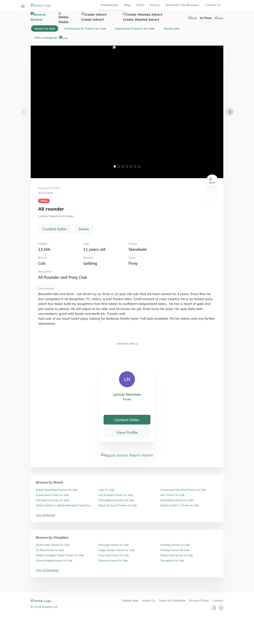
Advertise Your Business (182, 5)
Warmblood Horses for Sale (177, 500)
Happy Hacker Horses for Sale (116, 550)
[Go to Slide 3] (123, 166)
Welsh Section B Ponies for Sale (117, 505)
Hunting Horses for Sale (174, 550)
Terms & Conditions (172, 600)
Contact (217, 600)
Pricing (154, 5)
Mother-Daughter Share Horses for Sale (60, 555)
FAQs (140, 5)
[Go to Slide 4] (127, 166)
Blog (127, 5)
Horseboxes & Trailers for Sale (85, 28)
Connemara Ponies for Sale (52, 495)
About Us (148, 600)
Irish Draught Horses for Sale (115, 495)
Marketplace (109, 5)
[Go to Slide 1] (115, 166)
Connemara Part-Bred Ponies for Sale (183, 490)
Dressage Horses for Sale (113, 545)
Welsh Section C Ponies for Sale (179, 505)
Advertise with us (127, 343)
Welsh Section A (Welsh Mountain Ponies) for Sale (63, 505)
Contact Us (212, 5)
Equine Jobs (172, 28)
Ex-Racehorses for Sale (50, 550)
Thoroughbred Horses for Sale (116, 500)
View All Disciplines (47, 570)
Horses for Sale (44, 28)
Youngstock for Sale (172, 560)
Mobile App (130, 600)
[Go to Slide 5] (131, 166)
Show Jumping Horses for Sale (54, 560)
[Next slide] (230, 112)
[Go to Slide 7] (139, 166)
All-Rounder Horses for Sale (53, 545)
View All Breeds (45, 515)
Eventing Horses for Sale (175, 545)
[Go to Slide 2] (119, 166)
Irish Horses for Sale (172, 495)
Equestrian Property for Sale (135, 28)
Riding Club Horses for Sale (176, 555)
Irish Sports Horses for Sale (52, 500)
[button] (127, 112)
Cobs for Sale (106, 490)
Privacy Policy (199, 600)
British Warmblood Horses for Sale (57, 490)
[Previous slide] (24, 112)
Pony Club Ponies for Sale (113, 555)
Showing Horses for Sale (113, 560)
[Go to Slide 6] (135, 166)
